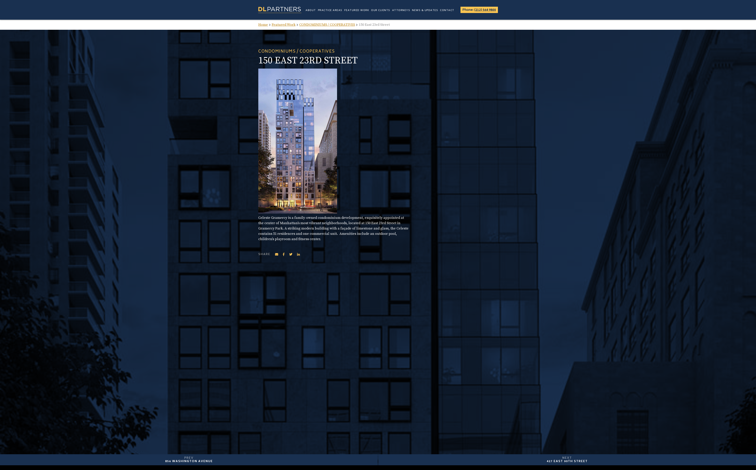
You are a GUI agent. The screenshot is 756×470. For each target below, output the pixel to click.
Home (263, 24)
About (311, 10)
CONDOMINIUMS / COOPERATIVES (327, 24)
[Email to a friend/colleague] (276, 254)
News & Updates (425, 10)
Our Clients (380, 10)
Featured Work (356, 10)
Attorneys (401, 10)
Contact (447, 10)
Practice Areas (330, 10)
